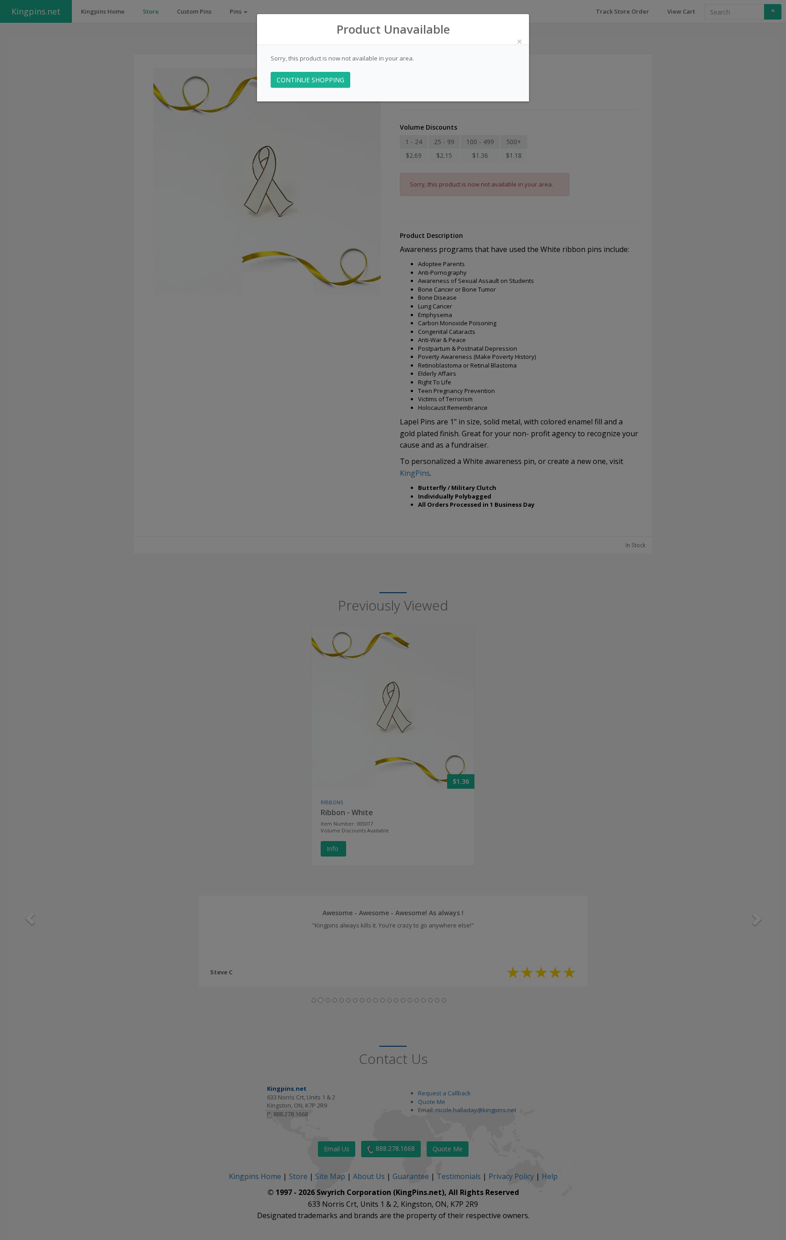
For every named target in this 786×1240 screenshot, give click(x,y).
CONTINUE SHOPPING (310, 80)
